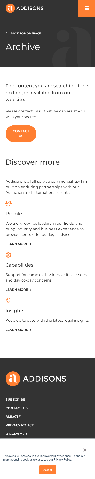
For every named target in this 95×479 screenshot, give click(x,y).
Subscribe (15, 399)
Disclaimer (16, 434)
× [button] (85, 448)
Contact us (17, 408)
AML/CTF (13, 417)
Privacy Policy (20, 425)
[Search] (86, 8)
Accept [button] (47, 470)
